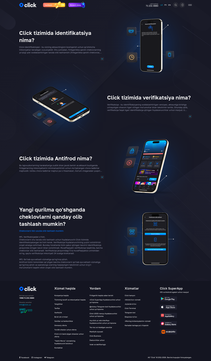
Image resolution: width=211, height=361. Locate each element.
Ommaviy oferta (60, 325)
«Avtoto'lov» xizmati (132, 300)
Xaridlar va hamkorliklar (63, 321)
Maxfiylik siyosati (96, 332)
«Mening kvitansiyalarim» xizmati (138, 321)
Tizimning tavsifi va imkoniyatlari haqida (69, 300)
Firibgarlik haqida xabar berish (101, 295)
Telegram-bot (130, 313)
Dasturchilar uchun (97, 340)
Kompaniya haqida (61, 295)
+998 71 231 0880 (26, 298)
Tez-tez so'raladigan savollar (101, 327)
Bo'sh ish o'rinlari (61, 317)
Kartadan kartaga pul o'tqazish (136, 325)
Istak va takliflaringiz (98, 344)
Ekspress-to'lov (131, 317)
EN (169, 5)
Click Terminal (130, 308)
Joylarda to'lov (130, 304)
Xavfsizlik (58, 313)
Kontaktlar (58, 348)
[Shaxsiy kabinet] (182, 5)
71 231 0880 (152, 6)
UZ (161, 5)
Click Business (95, 336)
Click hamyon (130, 295)
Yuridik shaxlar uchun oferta (65, 330)
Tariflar (57, 308)
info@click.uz (25, 305)
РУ (165, 5)
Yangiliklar (58, 304)
